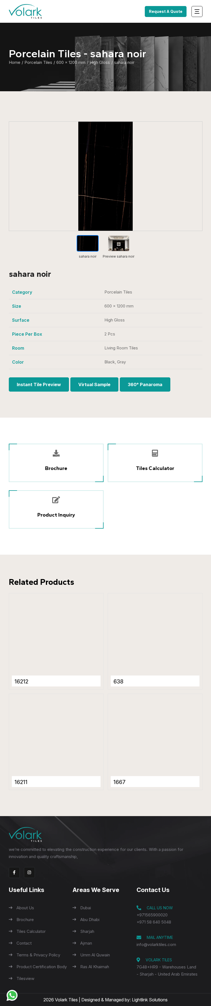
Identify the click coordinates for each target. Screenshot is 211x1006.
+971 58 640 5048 (154, 922)
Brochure (25, 919)
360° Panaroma (145, 384)
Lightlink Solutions (150, 999)
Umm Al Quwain (95, 954)
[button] (56, 509)
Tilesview (25, 978)
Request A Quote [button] (165, 11)
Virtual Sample (94, 384)
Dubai (85, 907)
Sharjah (87, 931)
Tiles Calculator (31, 931)
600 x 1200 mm (70, 62)
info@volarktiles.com (156, 944)
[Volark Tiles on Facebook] (14, 872)
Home (14, 62)
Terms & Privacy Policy (38, 954)
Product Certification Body (41, 966)
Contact (24, 943)
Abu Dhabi (89, 919)
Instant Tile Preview (39, 384)
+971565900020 (152, 914)
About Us (25, 907)
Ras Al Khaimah (94, 966)
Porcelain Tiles (38, 62)
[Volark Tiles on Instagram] (29, 872)
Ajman (86, 943)
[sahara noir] (105, 176)
